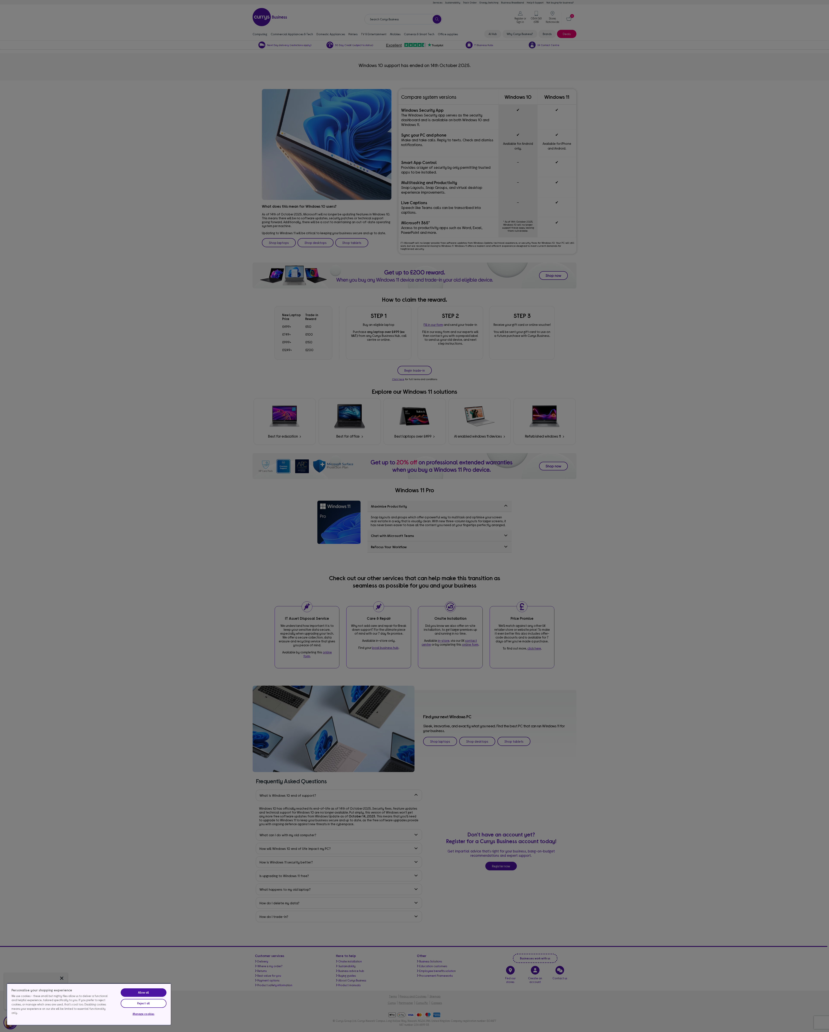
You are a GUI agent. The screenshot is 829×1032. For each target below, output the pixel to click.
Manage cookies (143, 1014)
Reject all (143, 1003)
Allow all (143, 992)
